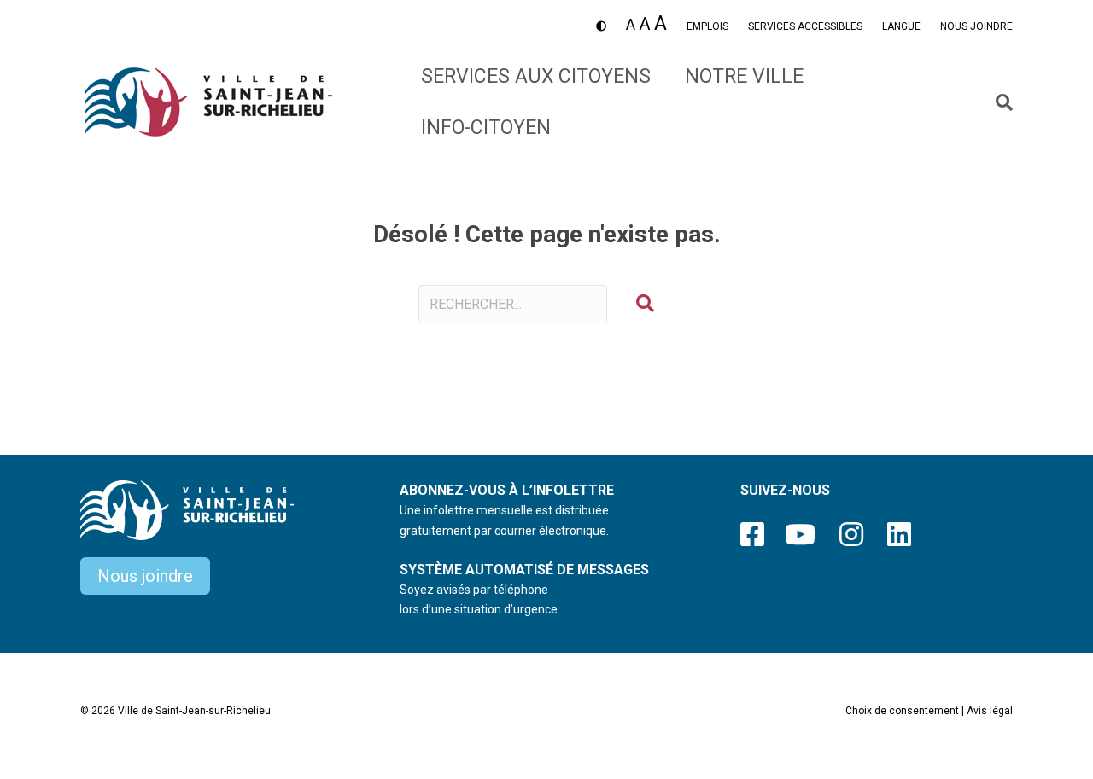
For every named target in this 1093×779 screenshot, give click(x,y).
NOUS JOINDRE (976, 26)
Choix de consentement (902, 711)
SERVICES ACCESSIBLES (805, 26)
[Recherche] (998, 102)
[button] (645, 304)
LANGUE (901, 26)
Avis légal (990, 711)
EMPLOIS (707, 26)
